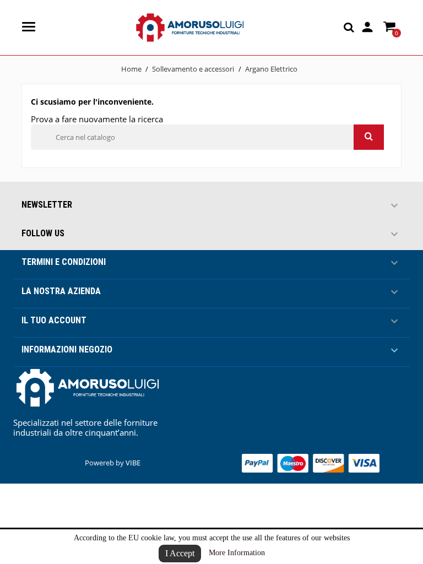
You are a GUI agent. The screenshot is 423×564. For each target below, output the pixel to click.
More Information (237, 553)
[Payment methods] (310, 462)
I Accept (179, 553)
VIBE (133, 463)
